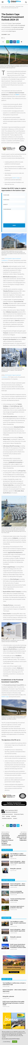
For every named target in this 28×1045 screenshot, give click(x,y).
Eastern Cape (15, 177)
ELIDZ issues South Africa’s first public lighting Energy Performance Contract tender (18, 946)
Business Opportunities (10, 6)
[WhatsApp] (7, 41)
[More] (21, 41)
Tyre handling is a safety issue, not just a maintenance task (18, 855)
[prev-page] (2, 876)
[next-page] (5, 876)
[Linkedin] (11, 41)
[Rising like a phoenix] (5, 870)
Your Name (6, 195)
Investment (13, 816)
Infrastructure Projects (19, 814)
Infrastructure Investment (7, 814)
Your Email (6, 199)
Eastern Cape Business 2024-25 (11, 810)
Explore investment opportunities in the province (14, 803)
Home (2, 6)
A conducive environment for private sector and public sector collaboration (22, 837)
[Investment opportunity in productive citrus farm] (5, 908)
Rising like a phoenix (15, 868)
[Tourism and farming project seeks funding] (5, 900)
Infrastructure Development (11, 812)
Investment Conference (7, 818)
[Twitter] (18, 41)
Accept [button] (14, 1041)
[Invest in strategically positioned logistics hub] (5, 893)
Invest (3, 816)
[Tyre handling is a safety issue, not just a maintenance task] (5, 855)
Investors (15, 818)
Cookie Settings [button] (6, 1041)
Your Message (7, 209)
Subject (5, 204)
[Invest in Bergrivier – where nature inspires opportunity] (5, 863)
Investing (8, 816)
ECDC (17, 94)
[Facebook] (14, 41)
